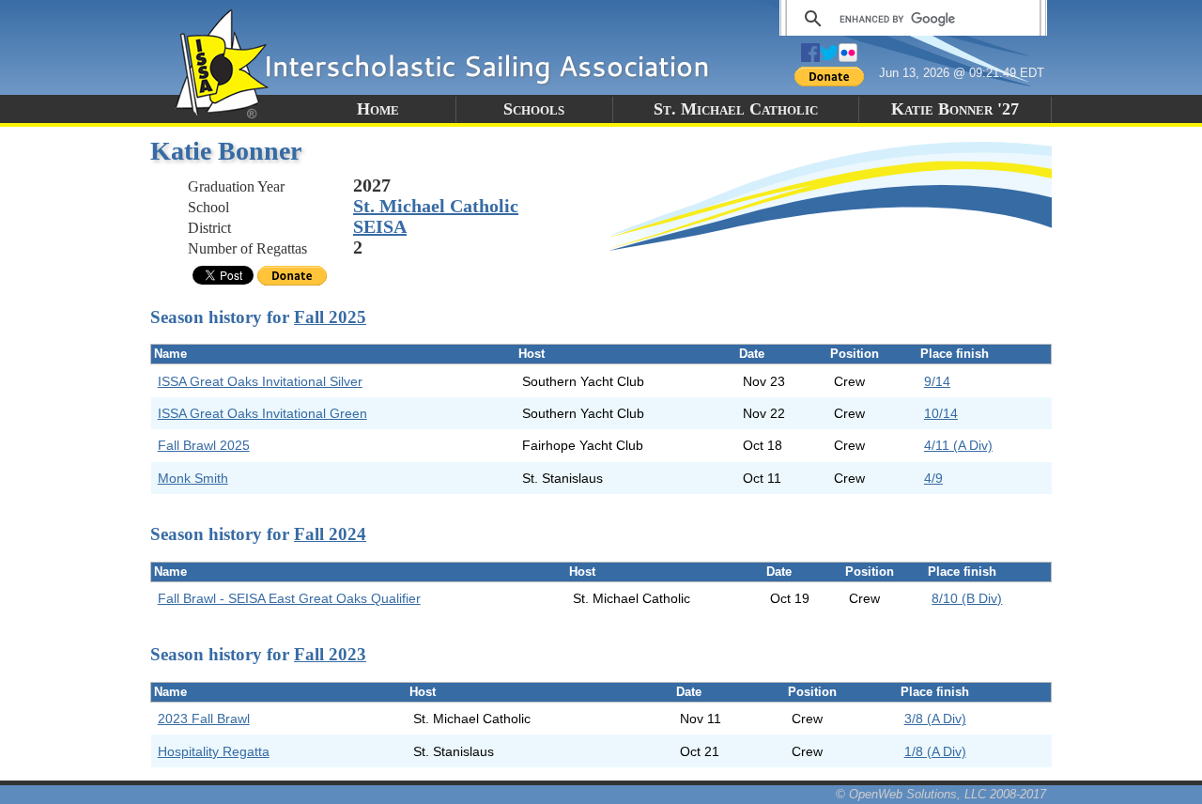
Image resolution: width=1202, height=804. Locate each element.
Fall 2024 (330, 534)
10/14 (941, 413)
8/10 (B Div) (967, 598)
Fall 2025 (330, 317)
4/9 (933, 478)
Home (378, 109)
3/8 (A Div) (935, 718)
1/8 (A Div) (935, 751)
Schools (533, 109)
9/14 (937, 381)
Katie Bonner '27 (955, 109)
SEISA (380, 226)
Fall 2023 (330, 654)
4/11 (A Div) (958, 445)
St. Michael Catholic (736, 109)
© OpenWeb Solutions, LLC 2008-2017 (941, 794)
